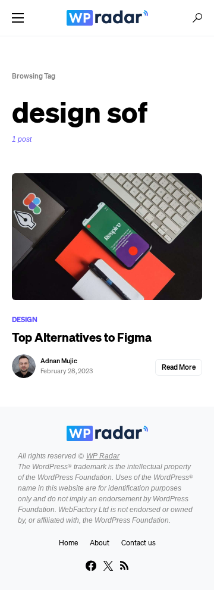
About (99, 542)
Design (24, 319)
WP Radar (102, 456)
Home (68, 542)
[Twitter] (108, 565)
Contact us (138, 542)
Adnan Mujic (58, 361)
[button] (18, 18)
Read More (179, 367)
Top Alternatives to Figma (82, 337)
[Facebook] (91, 565)
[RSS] (124, 565)
